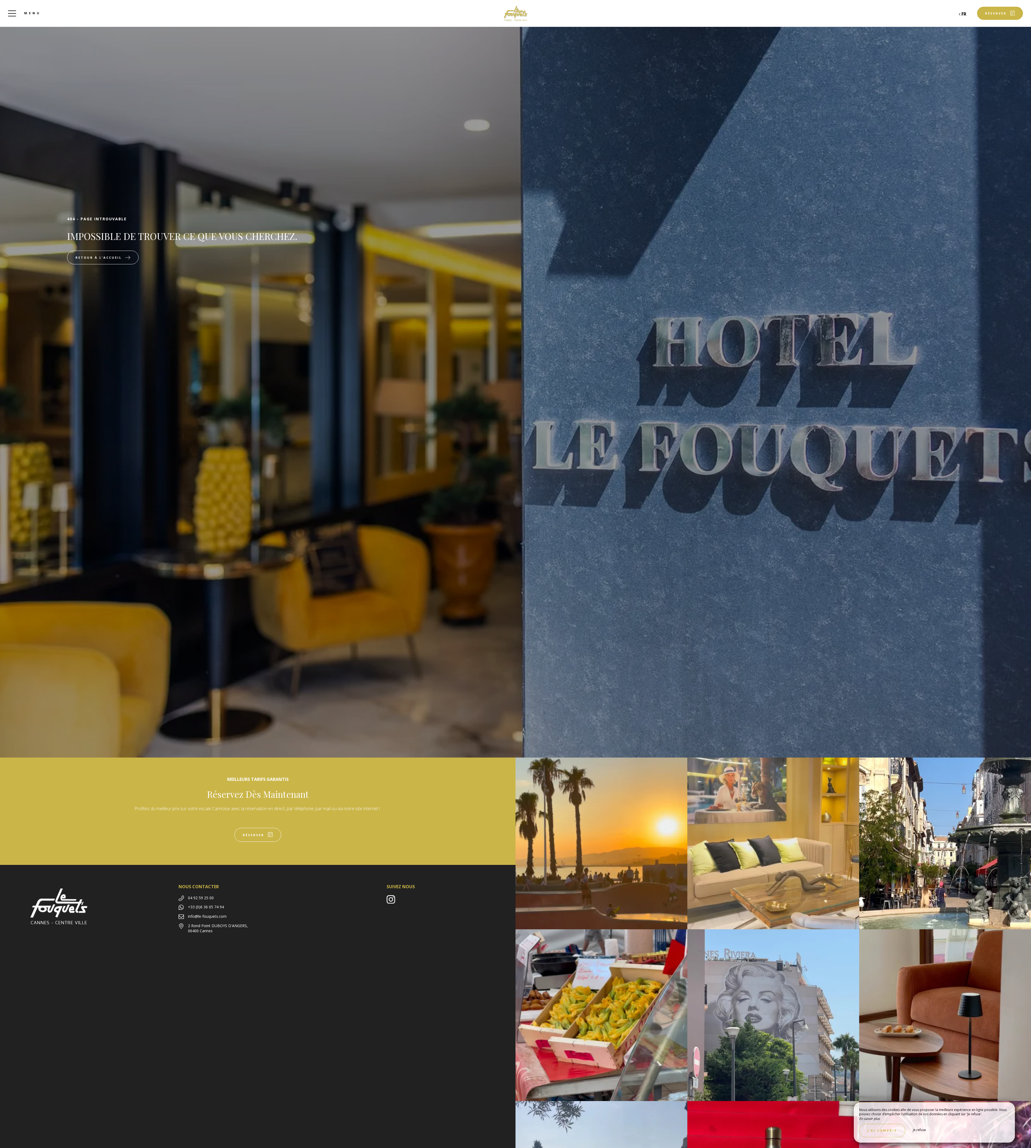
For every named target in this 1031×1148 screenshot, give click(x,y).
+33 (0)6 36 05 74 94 (206, 906)
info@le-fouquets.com (207, 916)
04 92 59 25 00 (201, 897)
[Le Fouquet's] (515, 13)
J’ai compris (882, 1130)
